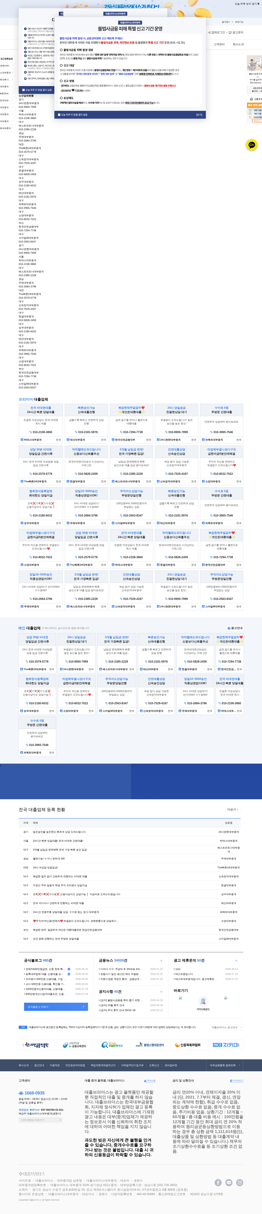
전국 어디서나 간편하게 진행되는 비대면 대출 (58, 903)
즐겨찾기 (226, 22)
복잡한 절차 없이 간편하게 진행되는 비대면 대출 (60, 876)
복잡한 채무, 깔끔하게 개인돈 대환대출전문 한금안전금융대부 (67, 929)
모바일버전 (171, 1065)
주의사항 (151, 1080)
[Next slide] (239, 1045)
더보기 (232, 809)
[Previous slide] (23, 1045)
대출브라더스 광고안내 (224, 1027)
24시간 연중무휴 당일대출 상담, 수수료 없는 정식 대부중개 (66, 912)
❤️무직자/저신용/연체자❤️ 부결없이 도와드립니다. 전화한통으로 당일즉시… (76, 920)
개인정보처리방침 (75, 1065)
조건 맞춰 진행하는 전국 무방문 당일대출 (56, 938)
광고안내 (236, 627)
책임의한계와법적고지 (103, 1065)
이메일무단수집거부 (132, 1065)
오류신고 (154, 1065)
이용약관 (55, 1065)
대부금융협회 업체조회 (223, 1065)
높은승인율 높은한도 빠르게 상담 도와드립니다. (59, 831)
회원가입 (239, 22)
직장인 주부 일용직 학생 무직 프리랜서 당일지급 (60, 885)
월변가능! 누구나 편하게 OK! (49, 858)
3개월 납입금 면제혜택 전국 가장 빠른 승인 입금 (60, 849)
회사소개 (24, 1065)
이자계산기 (237, 1080)
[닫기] (199, 114)
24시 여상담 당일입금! (45, 867)
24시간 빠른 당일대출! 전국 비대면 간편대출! (58, 840)
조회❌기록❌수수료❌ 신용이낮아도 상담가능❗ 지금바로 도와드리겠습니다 (76, 894)
